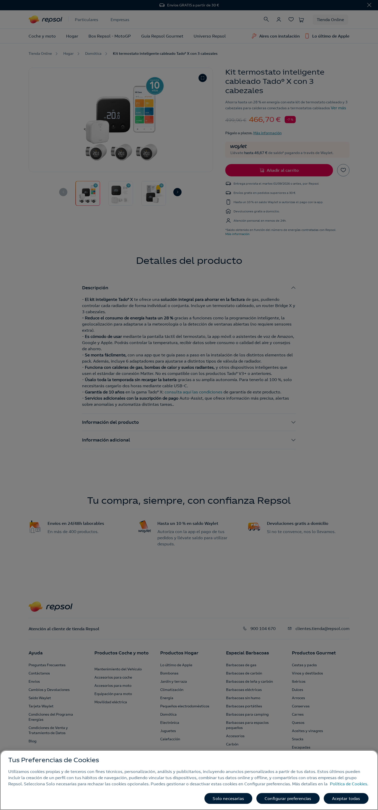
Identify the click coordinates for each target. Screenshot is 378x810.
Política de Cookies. (349, 783)
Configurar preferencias (288, 798)
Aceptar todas (346, 798)
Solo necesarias (228, 798)
